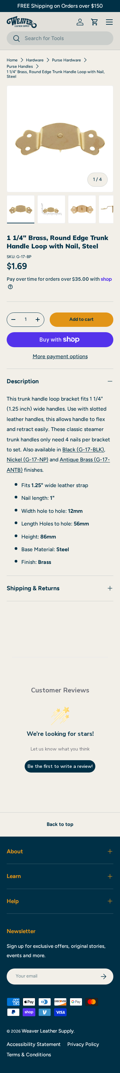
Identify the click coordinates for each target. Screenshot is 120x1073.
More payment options (60, 356)
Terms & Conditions (29, 1055)
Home (12, 60)
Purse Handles (20, 66)
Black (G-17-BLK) (83, 449)
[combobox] (60, 38)
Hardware (35, 60)
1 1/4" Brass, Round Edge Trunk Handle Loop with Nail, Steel (56, 74)
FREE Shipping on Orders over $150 (60, 6)
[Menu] (109, 22)
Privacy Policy (83, 1044)
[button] (94, 22)
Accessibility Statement (34, 1044)
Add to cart (81, 319)
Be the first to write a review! (60, 766)
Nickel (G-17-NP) (27, 459)
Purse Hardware (66, 60)
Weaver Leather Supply (48, 1031)
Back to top (60, 824)
